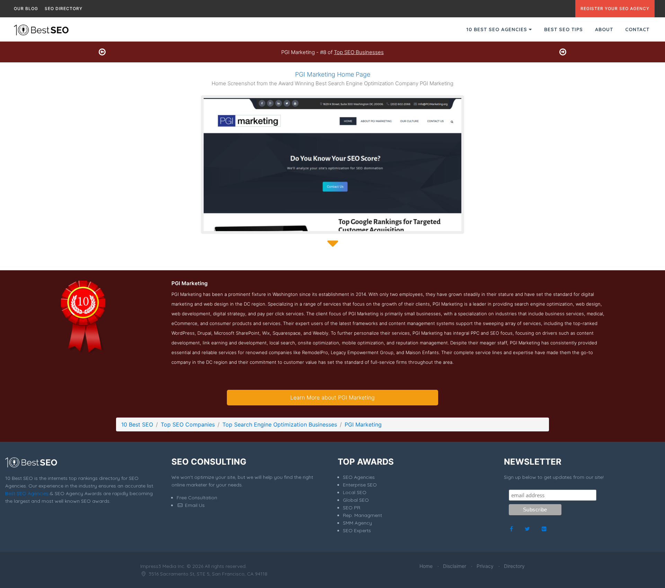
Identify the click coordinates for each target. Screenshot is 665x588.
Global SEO (356, 500)
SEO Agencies (359, 477)
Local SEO (354, 492)
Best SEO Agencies (26, 493)
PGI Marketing (363, 424)
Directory (514, 566)
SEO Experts (357, 530)
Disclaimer (454, 566)
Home (426, 566)
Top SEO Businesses (359, 52)
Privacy (485, 566)
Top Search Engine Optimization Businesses (279, 424)
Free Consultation (197, 497)
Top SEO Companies (188, 424)
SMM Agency (357, 523)
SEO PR (351, 507)
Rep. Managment (362, 515)
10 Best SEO (137, 424)
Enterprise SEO (360, 485)
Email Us (194, 505)
